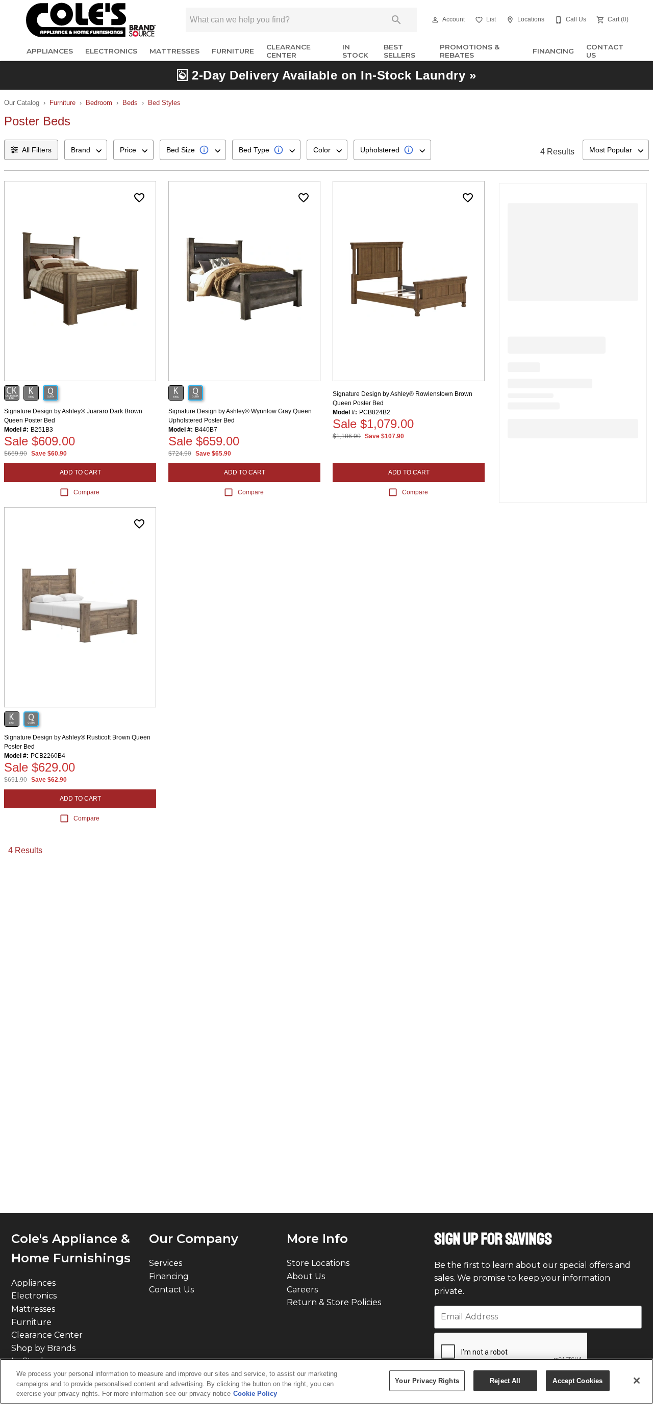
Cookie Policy (255, 1393)
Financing (553, 51)
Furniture (233, 51)
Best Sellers (399, 51)
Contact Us (604, 51)
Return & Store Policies (334, 1302)
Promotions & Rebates (469, 51)
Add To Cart (80, 472)
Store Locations (318, 1263)
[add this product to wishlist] (139, 198)
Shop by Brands (43, 1348)
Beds (130, 103)
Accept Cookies (577, 1380)
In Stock (355, 51)
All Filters (37, 150)
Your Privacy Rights (427, 1380)
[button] (435, 20)
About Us (306, 1276)
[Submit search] (396, 20)
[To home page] (91, 20)
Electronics (111, 51)
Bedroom (99, 103)
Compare (86, 492)
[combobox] (85, 150)
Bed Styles (164, 103)
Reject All (505, 1380)
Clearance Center (288, 51)
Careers (302, 1289)
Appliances (50, 51)
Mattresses (174, 51)
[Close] (636, 1380)
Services (165, 1263)
